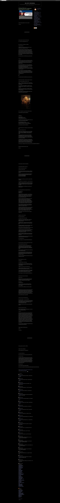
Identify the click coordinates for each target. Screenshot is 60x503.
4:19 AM (19, 428)
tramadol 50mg (20, 379)
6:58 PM (19, 421)
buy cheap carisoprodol (21, 398)
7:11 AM (19, 431)
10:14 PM (19, 497)
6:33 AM (19, 454)
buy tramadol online (20, 375)
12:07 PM (19, 450)
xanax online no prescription (21, 383)
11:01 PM (19, 417)
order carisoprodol (20, 419)
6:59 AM (19, 446)
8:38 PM (19, 458)
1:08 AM (19, 442)
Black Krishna (30, 3)
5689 (19, 488)
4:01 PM (26, 371)
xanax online (20, 427)
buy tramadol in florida (21, 402)
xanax (19, 387)
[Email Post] (27, 371)
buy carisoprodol (20, 409)
